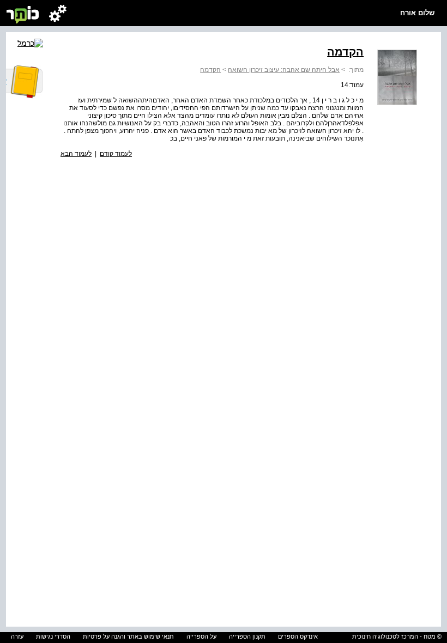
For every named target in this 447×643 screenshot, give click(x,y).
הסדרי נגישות (53, 636)
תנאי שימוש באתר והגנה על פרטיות (128, 636)
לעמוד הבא (76, 153)
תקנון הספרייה (247, 636)
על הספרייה (201, 636)
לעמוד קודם (116, 153)
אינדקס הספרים (298, 636)
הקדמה (210, 70)
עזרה (17, 636)
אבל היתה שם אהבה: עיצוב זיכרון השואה (284, 70)
